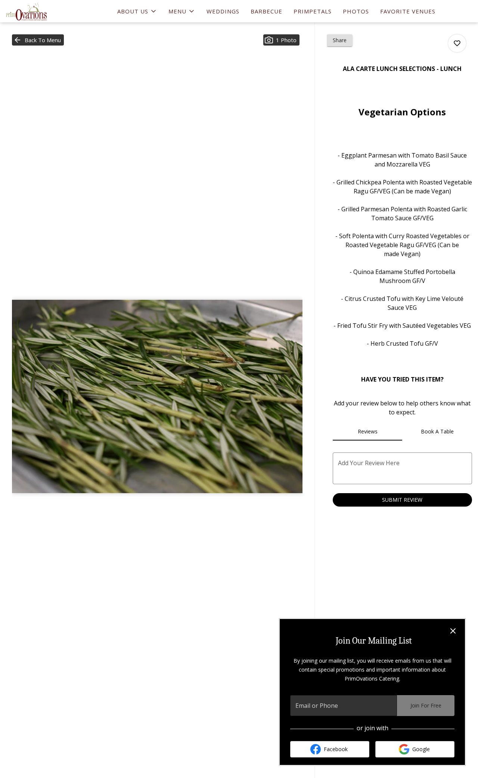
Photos (356, 11)
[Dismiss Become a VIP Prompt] (453, 631)
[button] (137, 11)
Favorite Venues (407, 11)
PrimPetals (313, 11)
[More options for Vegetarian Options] (457, 43)
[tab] (368, 432)
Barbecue (266, 11)
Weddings (223, 11)
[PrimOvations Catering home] (39, 11)
